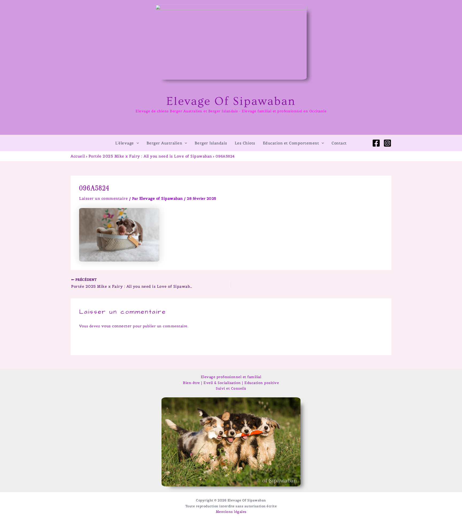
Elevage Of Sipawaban (231, 101)
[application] (136, 143)
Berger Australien (164, 143)
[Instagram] (387, 143)
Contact (339, 143)
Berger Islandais (211, 143)
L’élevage (124, 143)
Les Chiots (245, 143)
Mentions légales (231, 511)
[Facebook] (376, 143)
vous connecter (116, 326)
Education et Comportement (291, 143)
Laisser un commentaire (103, 198)
